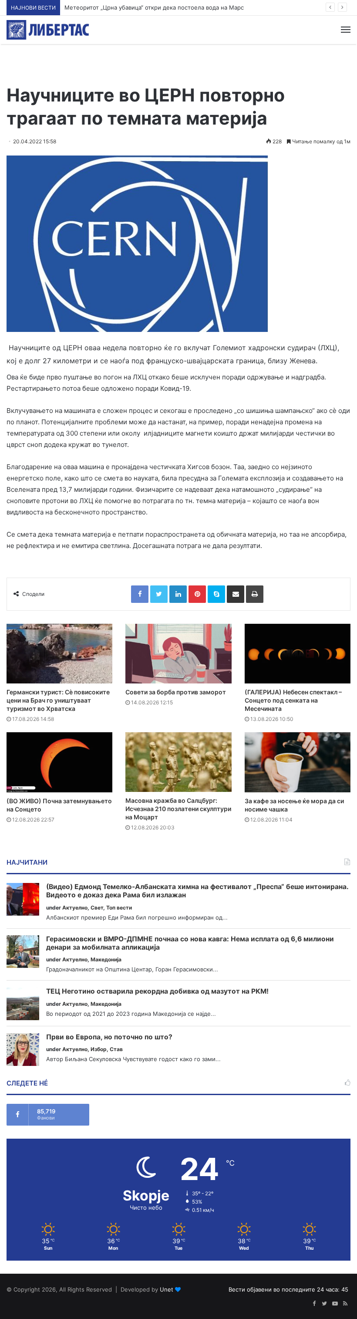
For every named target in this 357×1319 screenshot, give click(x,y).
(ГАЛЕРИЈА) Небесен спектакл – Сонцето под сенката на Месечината (293, 700)
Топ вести (119, 907)
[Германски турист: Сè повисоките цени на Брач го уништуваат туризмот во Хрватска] (59, 653)
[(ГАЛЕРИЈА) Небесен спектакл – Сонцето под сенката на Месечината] (297, 653)
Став (116, 1049)
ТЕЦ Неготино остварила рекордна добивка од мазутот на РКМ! (157, 991)
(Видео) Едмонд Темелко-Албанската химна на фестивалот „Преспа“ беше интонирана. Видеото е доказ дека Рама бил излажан (197, 891)
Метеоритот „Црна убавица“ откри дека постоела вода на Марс (154, 7)
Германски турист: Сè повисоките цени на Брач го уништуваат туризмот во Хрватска (58, 700)
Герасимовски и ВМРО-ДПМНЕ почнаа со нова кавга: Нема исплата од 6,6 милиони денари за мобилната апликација (190, 943)
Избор (99, 1049)
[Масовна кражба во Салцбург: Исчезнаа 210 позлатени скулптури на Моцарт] (178, 762)
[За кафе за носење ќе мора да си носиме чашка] (297, 762)
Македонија (106, 959)
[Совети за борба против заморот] (178, 653)
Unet (166, 1289)
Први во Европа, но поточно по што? (109, 1037)
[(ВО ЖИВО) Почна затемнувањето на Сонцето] (59, 762)
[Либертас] (48, 30)
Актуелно (75, 907)
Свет (97, 907)
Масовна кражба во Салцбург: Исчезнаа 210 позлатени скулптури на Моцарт (178, 809)
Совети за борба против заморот (175, 692)
